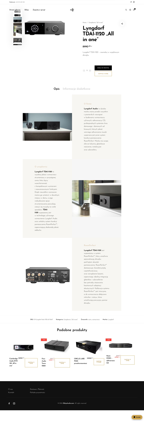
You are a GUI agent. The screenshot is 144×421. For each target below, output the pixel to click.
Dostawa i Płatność (37, 389)
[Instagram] (134, 2)
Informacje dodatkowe (76, 89)
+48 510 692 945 (17, 2)
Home (84, 22)
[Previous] (26, 27)
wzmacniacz (96, 319)
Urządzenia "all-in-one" (96, 22)
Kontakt (11, 392)
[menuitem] (16, 10)
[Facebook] (131, 2)
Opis (56, 89)
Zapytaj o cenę (103, 73)
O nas (10, 389)
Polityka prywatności (37, 392)
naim (89, 319)
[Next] (67, 27)
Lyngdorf (111, 319)
